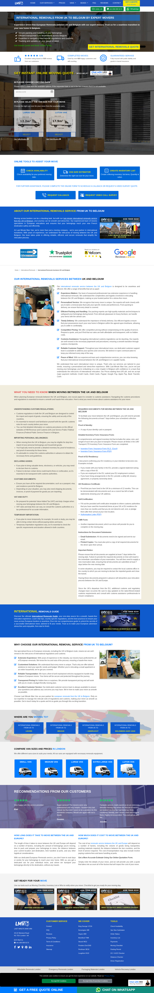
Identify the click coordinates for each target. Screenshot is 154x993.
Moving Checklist (116, 945)
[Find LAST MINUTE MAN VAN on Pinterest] (26, 948)
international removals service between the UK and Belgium (86, 286)
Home (32, 3)
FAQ (47, 930)
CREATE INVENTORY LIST (120, 174)
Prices (62, 3)
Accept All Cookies (58, 981)
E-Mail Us (19, 940)
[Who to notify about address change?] (120, 899)
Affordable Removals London (28, 969)
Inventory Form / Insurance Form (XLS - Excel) (99, 449)
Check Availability (116, 926)
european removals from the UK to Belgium (72, 696)
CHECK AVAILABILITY (34, 174)
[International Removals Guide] (120, 620)
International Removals (28, 270)
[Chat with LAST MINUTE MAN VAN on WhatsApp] (99, 990)
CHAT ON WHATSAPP (118, 990)
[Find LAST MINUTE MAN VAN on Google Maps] (22, 948)
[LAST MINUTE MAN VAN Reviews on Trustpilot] (61, 253)
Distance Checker (116, 957)
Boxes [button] (83, 3)
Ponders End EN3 (84, 945)
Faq (94, 3)
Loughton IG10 (83, 953)
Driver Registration (117, 961)
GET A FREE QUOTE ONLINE (40, 990)
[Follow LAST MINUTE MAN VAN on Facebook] (15, 948)
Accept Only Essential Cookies (95, 981)
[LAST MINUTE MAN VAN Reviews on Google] (125, 253)
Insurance (49, 945)
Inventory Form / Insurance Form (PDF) (96, 451)
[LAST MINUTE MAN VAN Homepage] (19, 3)
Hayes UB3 (82, 934)
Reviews (104, 3)
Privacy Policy (109, 976)
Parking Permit (115, 949)
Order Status (115, 934)
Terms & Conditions (53, 942)
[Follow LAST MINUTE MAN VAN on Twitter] (18, 948)
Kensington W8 (83, 930)
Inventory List (115, 938)
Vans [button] (72, 3)
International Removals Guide (45, 616)
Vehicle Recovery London (125, 969)
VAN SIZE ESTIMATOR (77, 174)
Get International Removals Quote (114, 46)
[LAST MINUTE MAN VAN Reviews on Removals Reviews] (28, 253)
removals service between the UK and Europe (109, 843)
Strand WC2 (82, 942)
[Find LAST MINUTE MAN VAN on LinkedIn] (30, 948)
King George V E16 (85, 926)
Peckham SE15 (83, 949)
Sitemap (49, 949)
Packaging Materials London (93, 969)
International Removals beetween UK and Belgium (54, 270)
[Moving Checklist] (34, 899)
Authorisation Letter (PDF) (91, 514)
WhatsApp (134, 9)
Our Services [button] (46, 3)
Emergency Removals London (61, 969)
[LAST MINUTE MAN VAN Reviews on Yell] (93, 253)
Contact (117, 3)
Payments (114, 942)
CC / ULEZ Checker (117, 953)
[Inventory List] (77, 899)
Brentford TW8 (83, 938)
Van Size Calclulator (117, 930)
